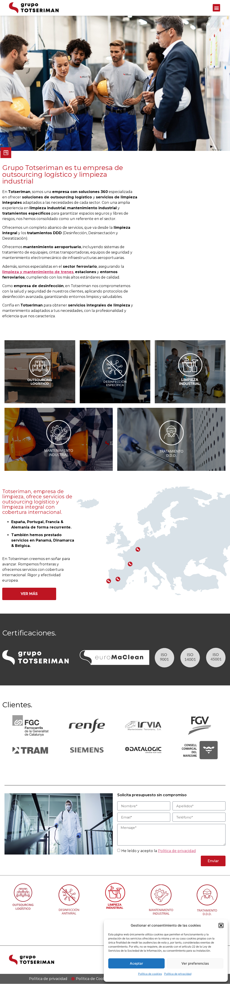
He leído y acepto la (158, 851)
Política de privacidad (177, 973)
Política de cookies (150, 973)
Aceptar (136, 963)
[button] (221, 925)
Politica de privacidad (177, 851)
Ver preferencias (195, 963)
